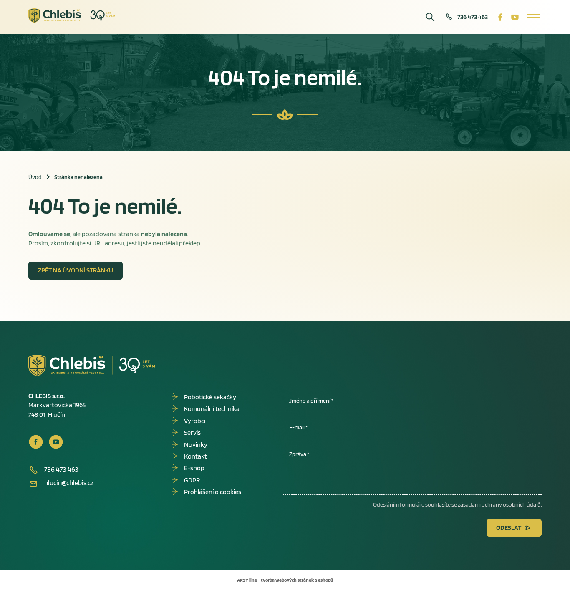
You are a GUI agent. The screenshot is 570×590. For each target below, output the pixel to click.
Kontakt (195, 456)
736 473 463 (472, 17)
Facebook (500, 17)
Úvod (35, 177)
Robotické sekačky (210, 397)
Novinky (195, 445)
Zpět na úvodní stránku (75, 270)
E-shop (194, 468)
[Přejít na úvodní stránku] (72, 15)
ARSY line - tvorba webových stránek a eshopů (285, 580)
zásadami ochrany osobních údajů (499, 504)
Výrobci (194, 421)
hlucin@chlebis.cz (68, 483)
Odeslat (508, 528)
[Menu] (533, 17)
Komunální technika (212, 409)
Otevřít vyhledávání (430, 17)
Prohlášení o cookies (212, 492)
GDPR (192, 480)
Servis (192, 432)
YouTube (515, 17)
